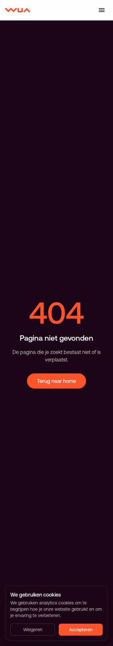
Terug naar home (56, 381)
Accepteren (81, 629)
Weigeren (32, 629)
